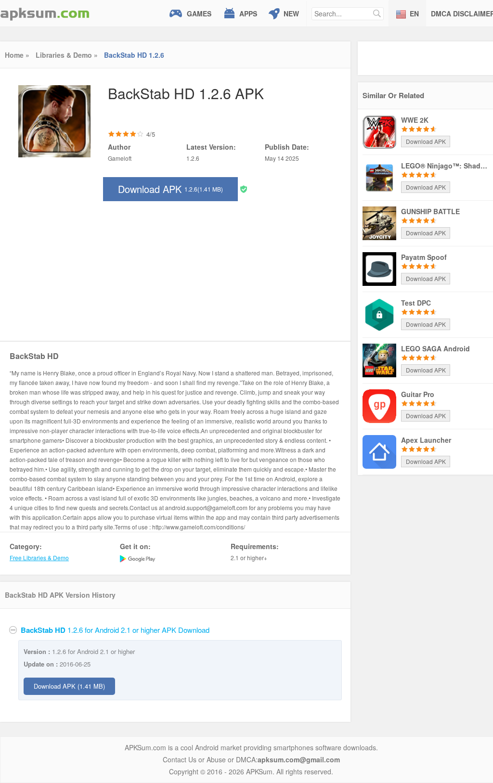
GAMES (199, 13)
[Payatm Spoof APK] (379, 268)
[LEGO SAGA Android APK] (379, 359)
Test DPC (416, 303)
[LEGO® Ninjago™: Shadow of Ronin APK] (379, 176)
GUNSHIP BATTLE (430, 211)
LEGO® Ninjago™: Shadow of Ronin (444, 165)
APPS (248, 13)
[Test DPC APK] (379, 314)
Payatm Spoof (424, 257)
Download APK (170, 189)
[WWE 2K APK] (379, 131)
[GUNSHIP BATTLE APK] (379, 222)
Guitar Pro (417, 394)
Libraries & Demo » (67, 55)
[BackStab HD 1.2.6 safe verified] (243, 188)
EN (414, 13)
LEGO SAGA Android (435, 348)
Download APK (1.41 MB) (69, 686)
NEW (291, 13)
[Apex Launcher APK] (379, 451)
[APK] (45, 13)
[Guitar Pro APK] (379, 405)
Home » (17, 55)
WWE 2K (414, 120)
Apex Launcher (426, 440)
